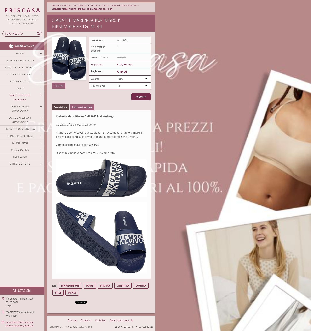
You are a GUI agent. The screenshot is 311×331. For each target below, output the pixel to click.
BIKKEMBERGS (70, 285)
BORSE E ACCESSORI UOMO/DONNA (20, 119)
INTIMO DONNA (20, 149)
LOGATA (141, 285)
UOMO (104, 5)
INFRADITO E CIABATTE (124, 5)
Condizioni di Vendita (121, 320)
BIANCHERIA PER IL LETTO (20, 60)
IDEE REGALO (20, 156)
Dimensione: (98, 85)
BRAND (20, 53)
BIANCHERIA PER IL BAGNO (19, 67)
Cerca (39, 34)
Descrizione (60, 107)
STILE (58, 292)
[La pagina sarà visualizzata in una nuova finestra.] (69, 59)
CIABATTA (123, 285)
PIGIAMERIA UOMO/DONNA (20, 128)
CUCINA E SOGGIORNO (19, 74)
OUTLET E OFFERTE (20, 163)
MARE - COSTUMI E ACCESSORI (20, 97)
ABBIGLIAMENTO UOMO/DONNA (20, 108)
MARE (89, 285)
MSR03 (72, 292)
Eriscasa (56, 5)
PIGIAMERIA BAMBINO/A (20, 135)
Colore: (95, 78)
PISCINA (105, 285)
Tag (54, 286)
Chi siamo (86, 320)
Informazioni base (82, 107)
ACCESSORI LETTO (20, 81)
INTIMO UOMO (20, 142)
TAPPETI (20, 88)
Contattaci (100, 320)
